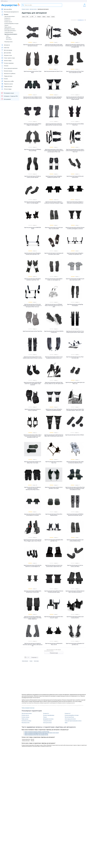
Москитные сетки (8, 41)
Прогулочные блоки (69, 717)
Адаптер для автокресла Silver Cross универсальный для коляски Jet (54, 357)
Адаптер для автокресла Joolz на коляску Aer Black (75, 566)
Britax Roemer (9, 39)
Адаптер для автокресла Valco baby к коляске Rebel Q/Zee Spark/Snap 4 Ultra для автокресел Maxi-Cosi (53, 150)
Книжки (6, 78)
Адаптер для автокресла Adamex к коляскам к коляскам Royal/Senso (75, 202)
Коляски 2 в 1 (7, 18)
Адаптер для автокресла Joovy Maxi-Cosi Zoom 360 (75, 357)
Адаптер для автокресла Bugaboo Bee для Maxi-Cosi (54, 540)
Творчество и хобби (9, 81)
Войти (84, 6)
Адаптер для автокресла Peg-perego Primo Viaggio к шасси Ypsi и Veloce (32, 540)
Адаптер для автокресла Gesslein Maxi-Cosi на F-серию (53, 617)
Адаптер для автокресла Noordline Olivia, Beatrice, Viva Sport (32, 514)
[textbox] (41, 5)
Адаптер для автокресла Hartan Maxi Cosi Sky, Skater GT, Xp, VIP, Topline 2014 (53, 383)
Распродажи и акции (9, 93)
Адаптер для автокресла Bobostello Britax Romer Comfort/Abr (32, 591)
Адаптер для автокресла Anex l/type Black (32, 72)
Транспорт (6, 47)
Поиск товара (23, 5)
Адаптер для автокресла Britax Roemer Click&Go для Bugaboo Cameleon (75, 228)
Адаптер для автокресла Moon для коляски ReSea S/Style (75, 540)
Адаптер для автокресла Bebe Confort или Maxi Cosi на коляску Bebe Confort (32, 97)
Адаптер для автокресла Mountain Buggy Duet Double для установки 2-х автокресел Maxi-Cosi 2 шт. (33, 305)
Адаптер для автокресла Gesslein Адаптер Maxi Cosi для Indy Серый (54, 124)
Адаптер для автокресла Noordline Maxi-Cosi (53, 462)
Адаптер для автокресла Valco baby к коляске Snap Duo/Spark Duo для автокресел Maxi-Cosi (33, 436)
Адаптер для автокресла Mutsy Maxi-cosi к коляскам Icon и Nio (75, 72)
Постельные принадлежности (11, 11)
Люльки (6, 25)
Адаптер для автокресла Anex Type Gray (32, 331)
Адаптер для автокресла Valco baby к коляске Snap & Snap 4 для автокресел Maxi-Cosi (75, 150)
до (30, 16)
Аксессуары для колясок (10, 30)
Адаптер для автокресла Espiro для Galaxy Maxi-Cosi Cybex (32, 462)
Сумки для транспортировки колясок (73, 720)
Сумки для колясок (8, 32)
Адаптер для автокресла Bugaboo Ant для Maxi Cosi (75, 644)
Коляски (6, 14)
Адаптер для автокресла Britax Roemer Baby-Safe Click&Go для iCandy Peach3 (53, 435)
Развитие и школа (8, 83)
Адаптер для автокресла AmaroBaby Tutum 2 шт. (75, 124)
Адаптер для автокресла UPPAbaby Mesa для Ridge (32, 150)
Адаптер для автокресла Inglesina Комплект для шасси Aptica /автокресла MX (32, 644)
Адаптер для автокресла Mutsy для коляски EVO (75, 177)
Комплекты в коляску (26, 720)
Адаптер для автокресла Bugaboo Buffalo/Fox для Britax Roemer (54, 410)
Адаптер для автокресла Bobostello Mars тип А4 (53, 644)
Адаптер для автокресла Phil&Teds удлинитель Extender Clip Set (75, 514)
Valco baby (8, 37)
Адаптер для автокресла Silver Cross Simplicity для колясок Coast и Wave (75, 332)
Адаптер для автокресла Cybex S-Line (53, 71)
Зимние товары (7, 60)
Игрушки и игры (8, 55)
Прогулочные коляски (9, 16)
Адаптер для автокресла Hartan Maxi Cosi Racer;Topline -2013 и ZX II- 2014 (75, 410)
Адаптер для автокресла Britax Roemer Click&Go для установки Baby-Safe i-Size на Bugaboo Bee (75, 45)
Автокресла (7, 45)
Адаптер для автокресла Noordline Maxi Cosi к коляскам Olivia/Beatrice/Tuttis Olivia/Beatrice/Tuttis (75, 488)
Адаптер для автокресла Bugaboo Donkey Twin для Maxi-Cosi (75, 254)
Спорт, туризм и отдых (9, 58)
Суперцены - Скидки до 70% (11, 96)
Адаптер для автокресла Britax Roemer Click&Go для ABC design (53, 591)
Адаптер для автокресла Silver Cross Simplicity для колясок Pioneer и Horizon (32, 357)
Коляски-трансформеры (48, 715)
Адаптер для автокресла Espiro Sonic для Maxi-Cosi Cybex (54, 488)
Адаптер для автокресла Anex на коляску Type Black (33, 410)
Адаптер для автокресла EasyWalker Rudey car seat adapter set (54, 279)
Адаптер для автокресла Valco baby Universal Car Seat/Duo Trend (75, 462)
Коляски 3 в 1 (7, 20)
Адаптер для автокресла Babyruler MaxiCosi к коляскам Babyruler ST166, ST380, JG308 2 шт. (33, 618)
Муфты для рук (8, 27)
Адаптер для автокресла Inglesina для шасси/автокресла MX (75, 279)
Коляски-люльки (25, 717)
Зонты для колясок (47, 722)
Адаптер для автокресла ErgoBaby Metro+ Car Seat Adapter (32, 202)
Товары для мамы (8, 76)
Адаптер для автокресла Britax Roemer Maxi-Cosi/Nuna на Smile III (75, 591)
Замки (66, 722)
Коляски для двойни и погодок (11, 23)
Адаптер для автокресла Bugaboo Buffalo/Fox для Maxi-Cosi (54, 177)
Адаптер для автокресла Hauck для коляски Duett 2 (75, 617)
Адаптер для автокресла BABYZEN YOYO (32, 228)
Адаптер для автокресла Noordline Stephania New (53, 514)
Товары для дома (8, 86)
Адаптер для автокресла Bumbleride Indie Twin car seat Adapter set (32, 566)
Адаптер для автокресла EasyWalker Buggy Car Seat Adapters (32, 124)
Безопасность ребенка (9, 73)
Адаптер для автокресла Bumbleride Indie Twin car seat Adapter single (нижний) (32, 383)
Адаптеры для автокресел (10, 34)
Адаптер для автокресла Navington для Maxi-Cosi (75, 383)
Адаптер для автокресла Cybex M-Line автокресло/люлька (32, 45)
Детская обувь (7, 52)
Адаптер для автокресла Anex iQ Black (74, 434)
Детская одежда (8, 50)
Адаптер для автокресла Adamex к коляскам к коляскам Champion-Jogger (53, 202)
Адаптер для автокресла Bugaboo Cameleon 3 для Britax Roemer (54, 97)
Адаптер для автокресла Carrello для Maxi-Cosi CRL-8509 (54, 228)
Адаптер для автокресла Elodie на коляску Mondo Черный (32, 177)
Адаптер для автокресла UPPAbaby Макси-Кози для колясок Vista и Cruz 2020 (54, 305)
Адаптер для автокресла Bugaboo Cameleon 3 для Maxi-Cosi (32, 279)
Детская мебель (8, 9)
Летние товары (7, 89)
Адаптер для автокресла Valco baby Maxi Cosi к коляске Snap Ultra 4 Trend (54, 45)
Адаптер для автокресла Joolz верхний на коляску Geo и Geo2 (53, 254)
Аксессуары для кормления (10, 68)
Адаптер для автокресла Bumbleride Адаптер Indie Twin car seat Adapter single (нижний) (75, 98)
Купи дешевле (7, 99)
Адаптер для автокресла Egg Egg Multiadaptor (75, 305)
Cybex (7, 35)
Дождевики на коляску (9, 28)
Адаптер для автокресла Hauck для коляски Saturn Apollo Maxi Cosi (53, 566)
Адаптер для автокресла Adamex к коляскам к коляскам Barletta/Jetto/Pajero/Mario (32, 488)
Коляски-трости (8, 21)
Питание (6, 65)
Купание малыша (8, 70)
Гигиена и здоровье (9, 63)
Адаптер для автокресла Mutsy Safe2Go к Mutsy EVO (53, 332)
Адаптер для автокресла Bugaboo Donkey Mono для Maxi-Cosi (32, 254)
